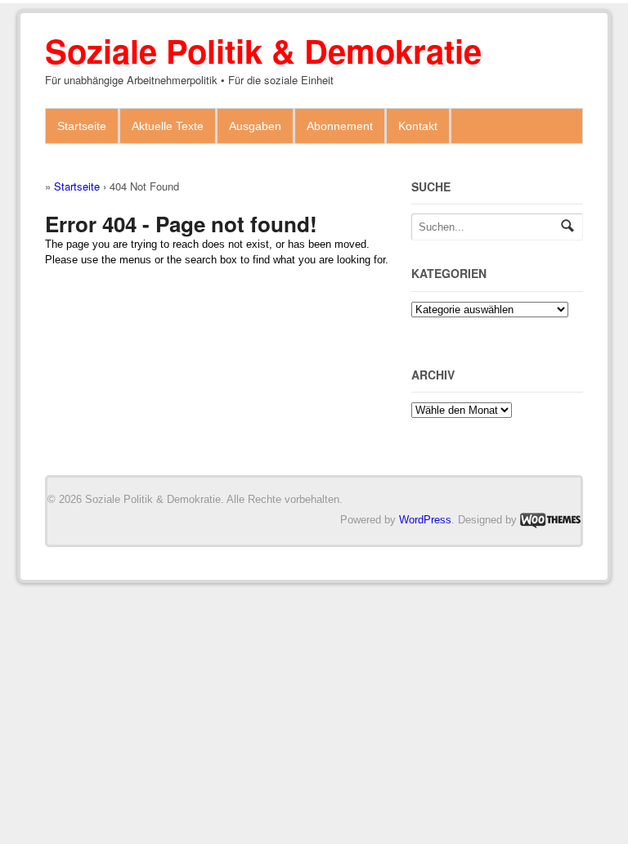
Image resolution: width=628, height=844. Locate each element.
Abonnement (340, 125)
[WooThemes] (550, 520)
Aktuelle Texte (168, 125)
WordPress (425, 520)
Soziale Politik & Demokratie (263, 50)
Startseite (81, 125)
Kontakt (417, 125)
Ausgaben (255, 125)
